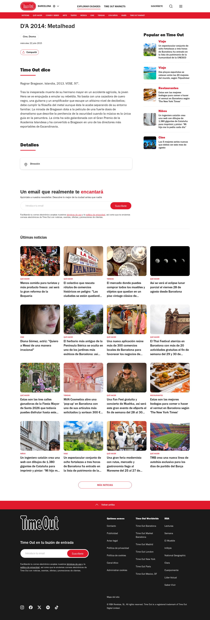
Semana (168, 533)
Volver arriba (108, 505)
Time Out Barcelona (146, 526)
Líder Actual (170, 578)
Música (83, 16)
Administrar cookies (117, 570)
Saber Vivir (170, 585)
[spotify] (48, 607)
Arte (65, 16)
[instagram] (22, 607)
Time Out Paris (143, 567)
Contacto (111, 526)
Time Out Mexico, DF (146, 574)
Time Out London (145, 552)
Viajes (123, 16)
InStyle (168, 548)
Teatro (74, 16)
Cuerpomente (171, 570)
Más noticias (105, 485)
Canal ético (112, 563)
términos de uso (74, 215)
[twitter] (39, 607)
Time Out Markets (114, 7)
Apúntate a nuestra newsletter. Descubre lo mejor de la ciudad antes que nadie (61, 197)
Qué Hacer (37, 16)
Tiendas (101, 16)
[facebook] (31, 607)
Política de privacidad (118, 548)
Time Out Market (137, 16)
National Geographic (175, 556)
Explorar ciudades (88, 7)
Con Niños (113, 16)
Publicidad (112, 533)
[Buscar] (171, 6)
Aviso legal (112, 541)
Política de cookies (116, 556)
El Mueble (169, 541)
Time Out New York (145, 559)
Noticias (25, 16)
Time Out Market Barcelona (144, 535)
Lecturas (168, 526)
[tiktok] (56, 607)
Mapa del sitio (113, 597)
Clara (167, 563)
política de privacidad (95, 215)
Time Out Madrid (144, 544)
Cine (92, 16)
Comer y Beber (52, 16)
